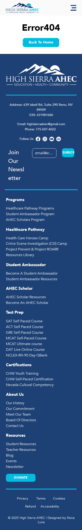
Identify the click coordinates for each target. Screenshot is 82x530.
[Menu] (73, 8)
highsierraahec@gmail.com (46, 124)
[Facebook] (38, 139)
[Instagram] (45, 139)
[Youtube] (51, 139)
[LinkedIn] (58, 139)
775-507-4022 (46, 129)
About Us (15, 394)
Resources (15, 435)
